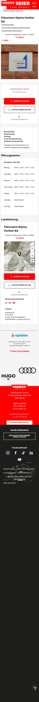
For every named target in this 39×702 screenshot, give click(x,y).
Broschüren (9, 469)
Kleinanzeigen (10, 473)
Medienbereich (25, 473)
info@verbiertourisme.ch (20, 414)
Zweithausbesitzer (25, 469)
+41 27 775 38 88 (19, 417)
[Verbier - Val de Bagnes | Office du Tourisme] (19, 4)
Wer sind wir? (10, 483)
